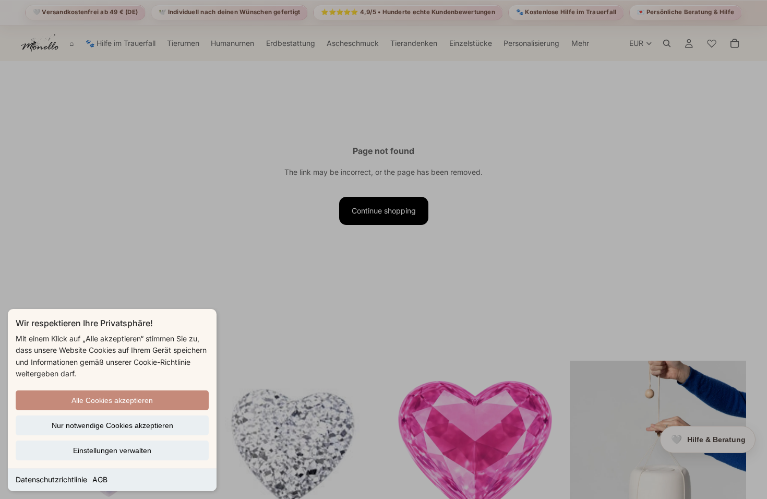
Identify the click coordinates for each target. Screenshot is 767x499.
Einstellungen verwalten (112, 450)
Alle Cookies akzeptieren (112, 400)
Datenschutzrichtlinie (51, 479)
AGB (99, 479)
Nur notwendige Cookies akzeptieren (112, 425)
